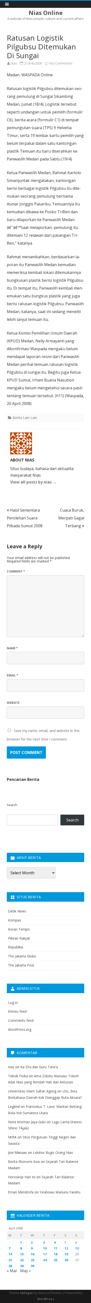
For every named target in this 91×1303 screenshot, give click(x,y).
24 (45, 1260)
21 (10, 1260)
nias (14, 63)
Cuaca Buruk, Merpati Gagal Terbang (71, 517)
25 (55, 1260)
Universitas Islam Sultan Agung (32, 1091)
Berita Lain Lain (25, 417)
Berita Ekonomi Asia (24, 1161)
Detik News (17, 911)
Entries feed (17, 1011)
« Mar (12, 1270)
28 (10, 1266)
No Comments (61, 63)
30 (32, 1266)
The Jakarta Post (21, 965)
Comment (16, 571)
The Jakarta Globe (22, 956)
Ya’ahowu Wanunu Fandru (60, 1192)
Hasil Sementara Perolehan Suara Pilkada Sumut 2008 (24, 517)
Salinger (26, 1293)
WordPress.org (19, 1029)
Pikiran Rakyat (19, 938)
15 (22, 1254)
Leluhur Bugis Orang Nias (53, 1152)
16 (32, 1254)
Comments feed (20, 1020)
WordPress (45, 1299)
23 (32, 1260)
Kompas (14, 920)
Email (12, 675)
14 (10, 1254)
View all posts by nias (33, 482)
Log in (13, 1002)
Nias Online (46, 13)
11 (55, 1248)
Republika (15, 947)
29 (22, 1266)
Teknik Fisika (18, 1076)
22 (22, 1260)
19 (66, 1254)
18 (55, 1254)
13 (77, 1248)
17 (45, 1254)
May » (25, 1270)
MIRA (12, 1137)
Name (12, 648)
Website (13, 703)
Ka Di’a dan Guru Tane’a (39, 1067)
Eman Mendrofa (20, 1192)
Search (12, 805)
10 (45, 1248)
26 (66, 1260)
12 (66, 1248)
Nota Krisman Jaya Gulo (27, 1122)
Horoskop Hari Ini (21, 1177)
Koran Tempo (19, 929)
